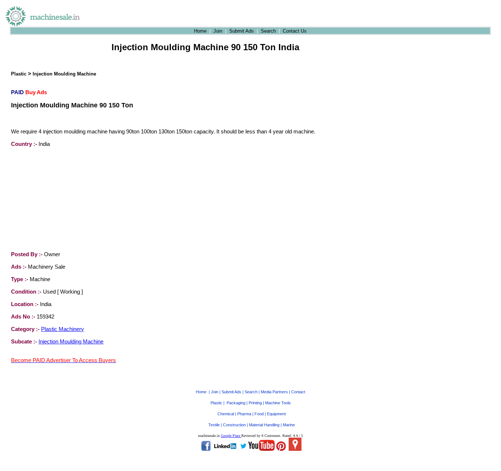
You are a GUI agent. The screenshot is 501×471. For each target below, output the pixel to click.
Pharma (244, 414)
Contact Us (295, 31)
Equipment (276, 414)
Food (259, 414)
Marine (289, 425)
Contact (298, 392)
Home (200, 31)
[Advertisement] (66, 199)
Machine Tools (278, 403)
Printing (255, 403)
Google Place (231, 436)
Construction (234, 425)
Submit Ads (241, 31)
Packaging (236, 403)
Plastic (18, 74)
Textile (214, 425)
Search (268, 31)
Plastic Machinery (62, 329)
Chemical (225, 414)
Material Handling (264, 425)
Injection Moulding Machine (64, 74)
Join (217, 31)
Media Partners (274, 392)
